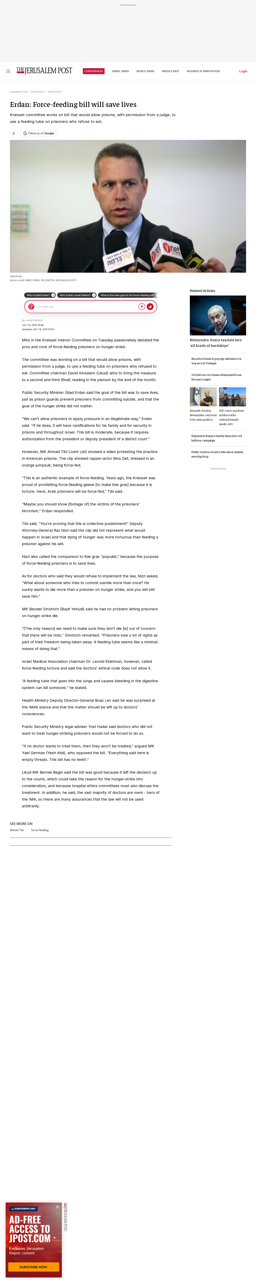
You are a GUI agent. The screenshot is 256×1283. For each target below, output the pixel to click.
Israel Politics (55, 91)
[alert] (34, 1239)
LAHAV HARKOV (34, 320)
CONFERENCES (93, 71)
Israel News (37, 91)
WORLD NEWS (145, 71)
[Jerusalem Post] (41, 71)
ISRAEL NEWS (120, 71)
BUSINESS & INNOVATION (203, 71)
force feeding (40, 830)
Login (243, 71)
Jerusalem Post (18, 91)
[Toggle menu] (7, 71)
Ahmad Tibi (17, 830)
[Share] (13, 133)
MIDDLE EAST (170, 71)
